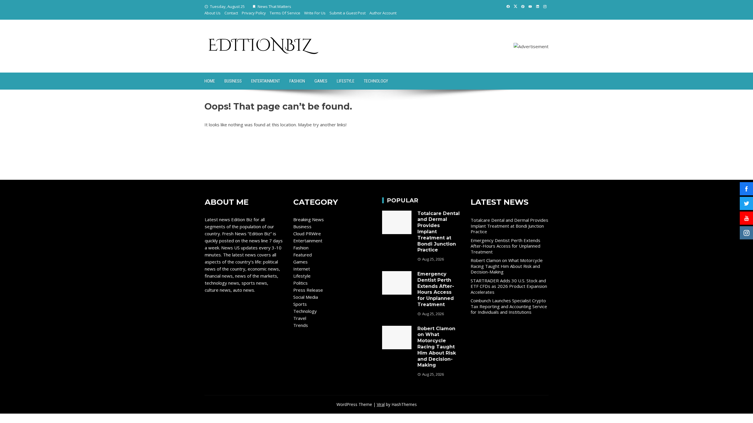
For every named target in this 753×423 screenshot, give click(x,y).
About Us (212, 13)
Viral (381, 404)
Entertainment (265, 81)
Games (320, 81)
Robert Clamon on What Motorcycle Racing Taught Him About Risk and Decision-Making (436, 347)
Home (209, 81)
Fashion (297, 81)
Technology (376, 81)
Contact (231, 13)
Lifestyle (345, 81)
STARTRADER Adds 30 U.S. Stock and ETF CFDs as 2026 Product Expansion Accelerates (509, 286)
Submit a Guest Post (347, 13)
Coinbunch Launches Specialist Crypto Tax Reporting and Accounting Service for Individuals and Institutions (509, 306)
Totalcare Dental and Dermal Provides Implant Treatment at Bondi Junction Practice (509, 225)
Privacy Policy (254, 13)
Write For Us (315, 13)
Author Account (383, 13)
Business (233, 81)
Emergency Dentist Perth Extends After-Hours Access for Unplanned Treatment (435, 289)
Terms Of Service (285, 13)
